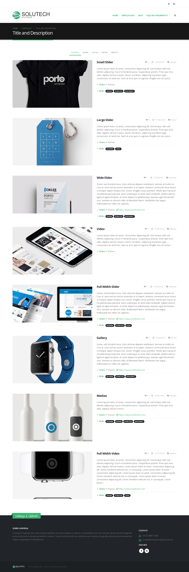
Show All (75, 52)
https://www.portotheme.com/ (132, 415)
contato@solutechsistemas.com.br (157, 539)
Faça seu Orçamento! (157, 15)
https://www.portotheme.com (131, 210)
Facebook (141, 551)
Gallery (102, 338)
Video (101, 229)
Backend (110, 149)
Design (95, 52)
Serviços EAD (128, 15)
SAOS (140, 15)
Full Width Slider (108, 287)
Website (114, 52)
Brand (85, 52)
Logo (118, 149)
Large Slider (105, 120)
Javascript (129, 91)
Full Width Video (108, 453)
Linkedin (147, 551)
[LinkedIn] (174, 4)
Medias (105, 52)
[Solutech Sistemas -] (31, 15)
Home (115, 15)
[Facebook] (169, 4)
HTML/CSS (118, 91)
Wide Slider (104, 178)
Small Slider (105, 62)
